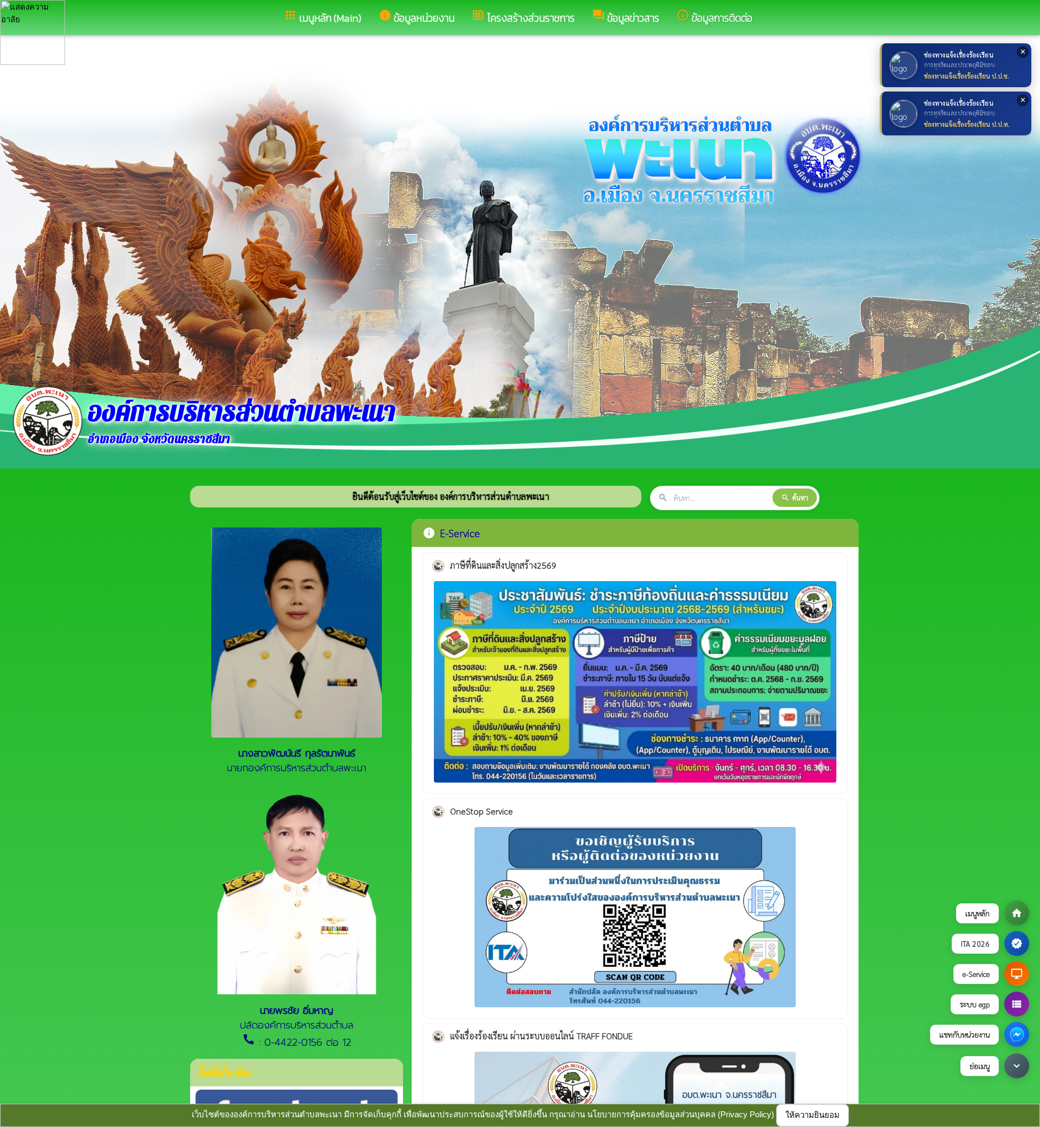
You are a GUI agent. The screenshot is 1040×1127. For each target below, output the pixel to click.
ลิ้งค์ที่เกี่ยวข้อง (225, 1072)
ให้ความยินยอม (812, 1114)
